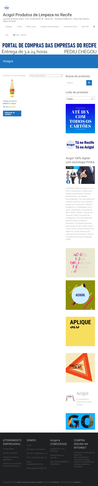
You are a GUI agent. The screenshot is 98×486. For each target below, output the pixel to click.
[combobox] (80, 98)
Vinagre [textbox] (80, 99)
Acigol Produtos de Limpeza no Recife (37, 14)
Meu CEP (85, 27)
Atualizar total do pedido (50, 27)
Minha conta (31, 27)
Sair (6, 35)
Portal (19, 27)
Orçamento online (70, 27)
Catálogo (8, 27)
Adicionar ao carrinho (10, 113)
